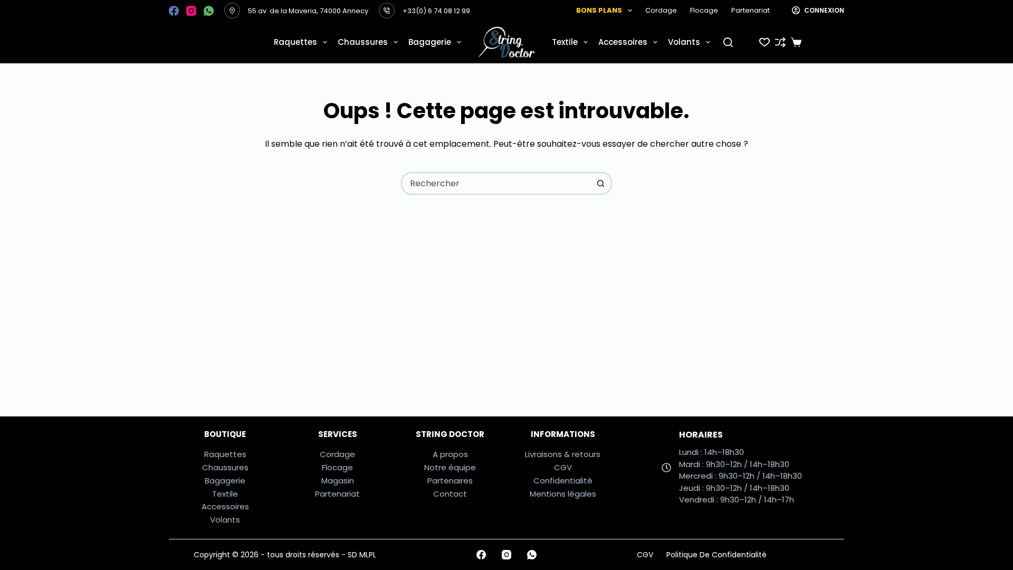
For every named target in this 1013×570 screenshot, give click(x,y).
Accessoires (622, 42)
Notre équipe (450, 467)
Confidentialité (562, 480)
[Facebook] (174, 11)
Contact (450, 493)
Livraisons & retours (562, 454)
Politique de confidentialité (716, 554)
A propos (450, 454)
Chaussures (363, 42)
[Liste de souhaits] (764, 42)
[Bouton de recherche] (600, 183)
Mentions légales (563, 493)
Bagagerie (429, 42)
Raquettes (295, 42)
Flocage (704, 10)
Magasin (337, 480)
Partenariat (750, 10)
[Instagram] (191, 11)
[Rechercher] (728, 42)
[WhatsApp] (209, 11)
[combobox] (496, 183)
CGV (563, 467)
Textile (565, 42)
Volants (684, 42)
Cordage (661, 10)
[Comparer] (780, 42)
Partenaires (450, 480)
